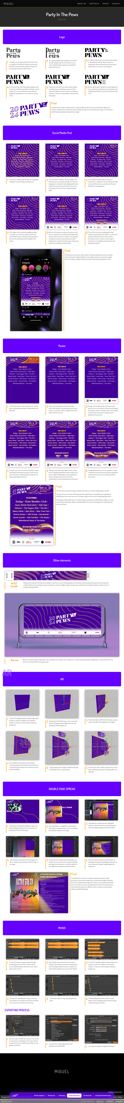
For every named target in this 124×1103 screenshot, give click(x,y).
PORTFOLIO (94, 4)
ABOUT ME (81, 4)
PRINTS (106, 4)
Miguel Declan (6, 1101)
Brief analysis (39, 1095)
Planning (62, 1095)
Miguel (9, 3)
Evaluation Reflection (103, 1095)
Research (51, 1095)
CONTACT (116, 4)
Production (87, 1095)
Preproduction (74, 1095)
